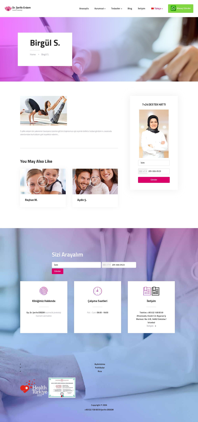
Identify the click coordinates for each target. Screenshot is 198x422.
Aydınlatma (100, 364)
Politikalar (100, 367)
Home (33, 54)
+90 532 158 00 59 (155, 312)
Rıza (100, 371)
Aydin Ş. (82, 200)
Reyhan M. (31, 200)
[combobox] (142, 171)
